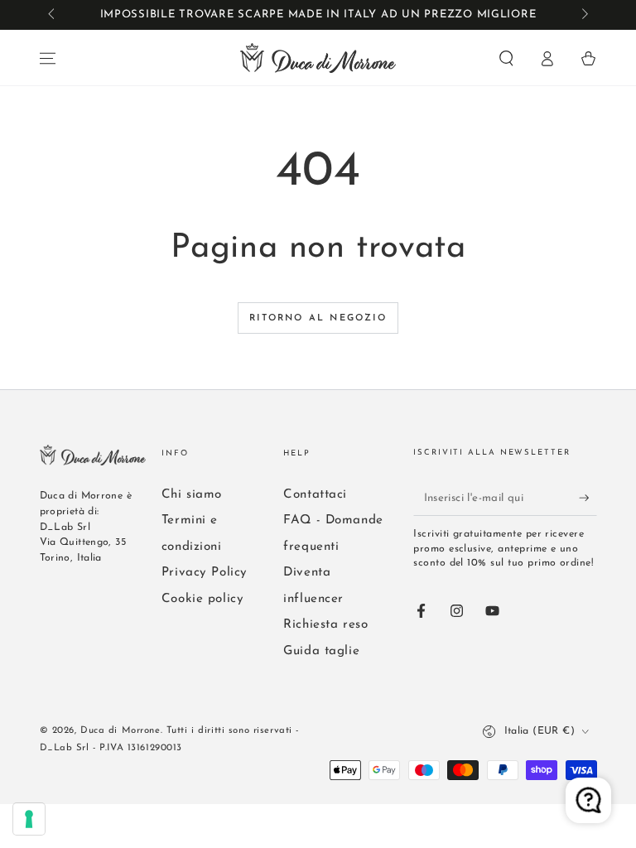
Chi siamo (191, 495)
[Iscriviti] (588, 497)
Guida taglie (321, 651)
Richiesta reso (325, 625)
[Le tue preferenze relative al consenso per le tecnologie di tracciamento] (29, 819)
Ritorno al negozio (318, 318)
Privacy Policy (204, 572)
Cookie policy (202, 599)
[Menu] (47, 58)
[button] (506, 58)
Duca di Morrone (120, 730)
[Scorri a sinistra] (53, 15)
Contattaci (315, 495)
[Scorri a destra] (583, 15)
